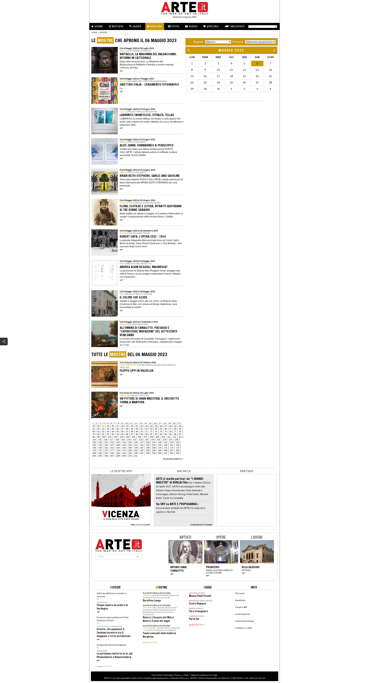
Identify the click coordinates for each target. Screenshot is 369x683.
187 (171, 450)
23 (98, 426)
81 (103, 434)
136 (136, 442)
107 (145, 437)
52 (146, 429)
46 (117, 429)
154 (153, 445)
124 (152, 439)
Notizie (117, 26)
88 (137, 434)
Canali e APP (241, 607)
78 (180, 431)
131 (106, 442)
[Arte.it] (184, 8)
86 (127, 434)
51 (141, 429)
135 (130, 442)
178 (118, 450)
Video (193, 26)
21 (179, 423)
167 (142, 448)
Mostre (156, 26)
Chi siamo (240, 593)
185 (159, 450)
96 (175, 434)
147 (112, 445)
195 (130, 453)
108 (151, 437)
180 (130, 450)
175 (100, 450)
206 (106, 456)
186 (165, 450)
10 (126, 423)
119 (123, 439)
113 (180, 437)
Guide (137, 26)
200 (159, 453)
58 (175, 429)
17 (160, 423)
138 (148, 442)
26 (113, 426)
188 (177, 450)
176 (106, 450)
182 (142, 450)
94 (166, 434)
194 (124, 453)
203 (177, 453)
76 (170, 431)
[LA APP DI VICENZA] (121, 525)
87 (132, 434)
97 (180, 434)
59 (180, 429)
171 (165, 448)
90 (146, 434)
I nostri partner (242, 614)
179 (124, 450)
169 (153, 448)
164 (124, 448)
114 (94, 439)
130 (100, 442)
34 (151, 426)
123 (146, 439)
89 (141, 434)
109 (157, 437)
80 (98, 434)
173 (177, 448)
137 (142, 442)
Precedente (189, 50)
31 (137, 426)
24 (103, 426)
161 (106, 448)
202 (171, 453)
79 (93, 434)
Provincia (237, 41)
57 (170, 429)
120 (128, 439)
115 (99, 439)
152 (142, 445)
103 (121, 437)
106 (139, 437)
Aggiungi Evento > (173, 459)
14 (145, 423)
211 (135, 456)
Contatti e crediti (243, 628)
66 (122, 431)
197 (142, 453)
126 (164, 439)
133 (118, 442)
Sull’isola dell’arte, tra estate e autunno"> (112, 601)
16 (155, 423)
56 (166, 429)
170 (159, 448)
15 (150, 423)
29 (127, 426)
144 (94, 445)
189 (94, 453)
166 (136, 448)
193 (118, 453)
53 (151, 429)
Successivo (274, 50)
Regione (198, 41)
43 (103, 429)
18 (165, 423)
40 (180, 426)
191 (106, 453)
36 (161, 426)
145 (100, 445)
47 (122, 429)
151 (136, 445)
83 (113, 434)
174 (94, 450)
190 (100, 453)
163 (118, 448)
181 (136, 450)
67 (127, 431)
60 (93, 431)
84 (117, 434)
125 (158, 439)
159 (94, 448)
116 (105, 439)
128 (176, 439)
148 (118, 445)
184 (153, 450)
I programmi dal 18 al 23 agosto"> (115, 651)
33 (146, 426)
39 (175, 426)
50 (137, 429)
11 (131, 423)
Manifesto (240, 600)
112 (174, 437)
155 (159, 445)
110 (163, 437)
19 (169, 423)
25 (108, 426)
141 (165, 442)
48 (127, 429)
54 (156, 429)
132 (112, 442)
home (94, 32)
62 (103, 431)
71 (146, 431)
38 (170, 426)
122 (140, 439)
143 (177, 442)
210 (130, 456)
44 (108, 429)
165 (130, 448)
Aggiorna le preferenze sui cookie (204, 675)
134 (124, 442)
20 (174, 423)
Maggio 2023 (231, 50)
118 (117, 439)
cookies (186, 675)
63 (108, 431)
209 (124, 456)
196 (136, 453)
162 (112, 448)
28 (122, 426)
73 (156, 431)
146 (106, 445)
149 (124, 445)
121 (134, 439)
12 (136, 423)
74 (161, 431)
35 (156, 426)
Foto (175, 26)
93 (161, 434)
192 (112, 453)
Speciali (213, 26)
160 (100, 448)
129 (94, 442)
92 (156, 434)
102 (115, 437)
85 (122, 434)
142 (171, 442)
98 (93, 437)
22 (93, 426)
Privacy (177, 675)
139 (153, 442)
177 (112, 450)
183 (148, 450)
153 (148, 445)
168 (148, 448)
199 (153, 453)
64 (113, 431)
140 (159, 442)
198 (148, 453)
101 (109, 437)
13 (141, 423)
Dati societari (157, 675)
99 (98, 437)
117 (111, 439)
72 (151, 431)
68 (132, 431)
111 (168, 437)
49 (132, 429)
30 (132, 426)
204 (94, 456)
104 (127, 437)
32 (141, 426)
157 (171, 445)
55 (161, 429)
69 (137, 431)
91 (151, 434)
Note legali (168, 675)
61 (98, 431)
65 (117, 431)
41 (93, 429)
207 (112, 456)
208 (118, 456)
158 (177, 445)
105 (133, 437)
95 (170, 434)
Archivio (237, 26)
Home (99, 26)
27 (117, 426)
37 (166, 426)
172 (171, 448)
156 (165, 445)
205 (100, 456)
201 (165, 453)
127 (170, 439)
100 (104, 437)
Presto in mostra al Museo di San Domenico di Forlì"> (113, 627)
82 (108, 434)
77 (175, 431)
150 (130, 445)
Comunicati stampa (244, 621)
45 (113, 429)
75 (166, 431)
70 (141, 431)
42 (98, 429)
